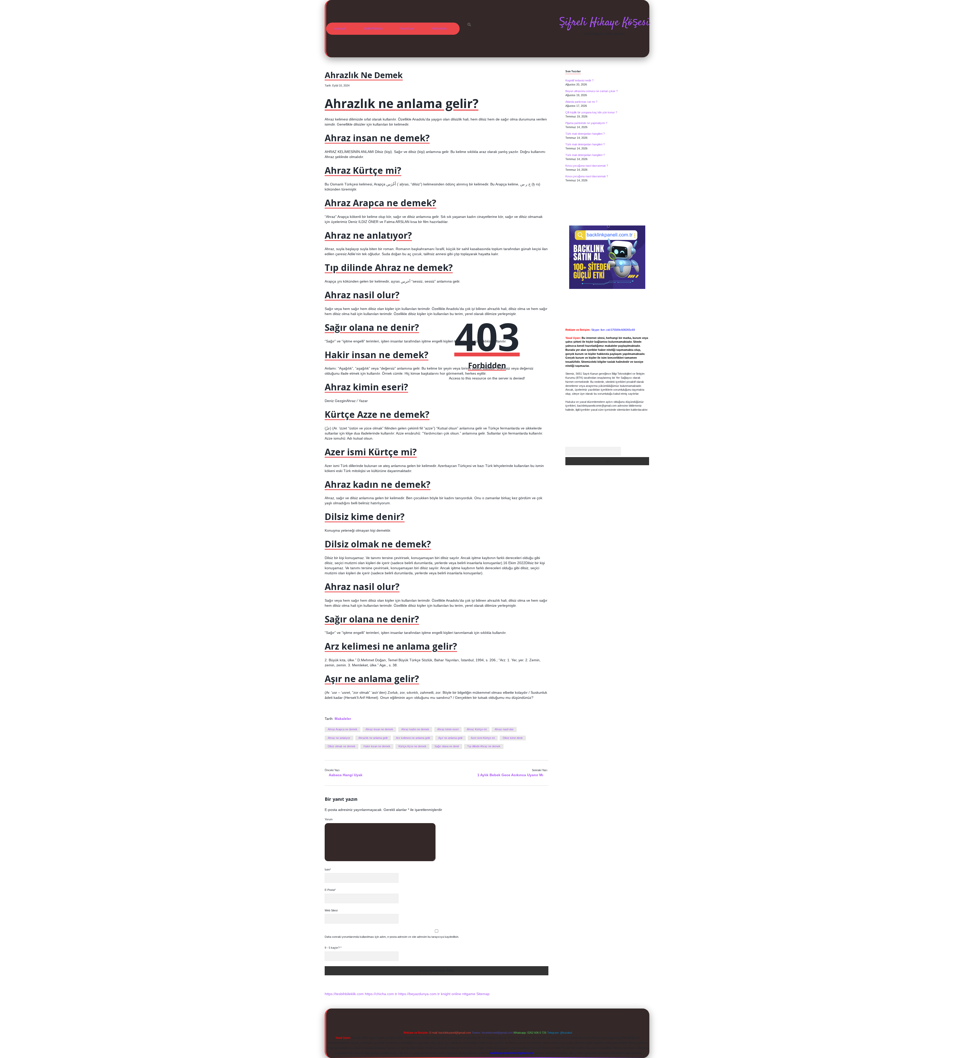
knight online (451, 994)
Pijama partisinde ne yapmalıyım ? (586, 123)
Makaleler (343, 719)
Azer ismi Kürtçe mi (483, 737)
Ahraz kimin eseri (448, 729)
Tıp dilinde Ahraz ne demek (483, 746)
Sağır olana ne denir (446, 746)
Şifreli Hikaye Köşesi (604, 22)
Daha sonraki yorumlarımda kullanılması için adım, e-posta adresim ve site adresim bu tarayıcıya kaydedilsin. (392, 936)
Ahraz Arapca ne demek (342, 729)
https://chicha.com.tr (381, 994)
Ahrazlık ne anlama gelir (373, 737)
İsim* (328, 869)
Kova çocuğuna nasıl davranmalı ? (586, 165)
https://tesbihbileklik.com (344, 994)
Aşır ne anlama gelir (450, 737)
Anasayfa (340, 28)
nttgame (468, 994)
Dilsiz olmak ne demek (341, 746)
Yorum (329, 819)
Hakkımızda (438, 28)
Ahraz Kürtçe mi (476, 729)
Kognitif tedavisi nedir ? (579, 80)
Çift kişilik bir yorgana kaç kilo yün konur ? (591, 112)
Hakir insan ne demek (376, 746)
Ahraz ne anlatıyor (339, 737)
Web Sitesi (331, 910)
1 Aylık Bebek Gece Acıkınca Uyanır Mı (510, 775)
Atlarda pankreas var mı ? (581, 101)
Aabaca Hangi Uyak (345, 775)
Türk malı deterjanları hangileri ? (585, 133)
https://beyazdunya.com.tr (419, 994)
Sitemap (483, 994)
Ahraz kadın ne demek (415, 729)
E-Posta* (330, 889)
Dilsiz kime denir (513, 737)
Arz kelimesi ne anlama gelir (413, 737)
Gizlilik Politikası (373, 28)
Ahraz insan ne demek (379, 729)
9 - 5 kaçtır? (333, 947)
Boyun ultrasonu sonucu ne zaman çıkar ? (591, 91)
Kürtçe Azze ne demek (412, 746)
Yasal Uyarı (407, 28)
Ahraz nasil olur (504, 729)
